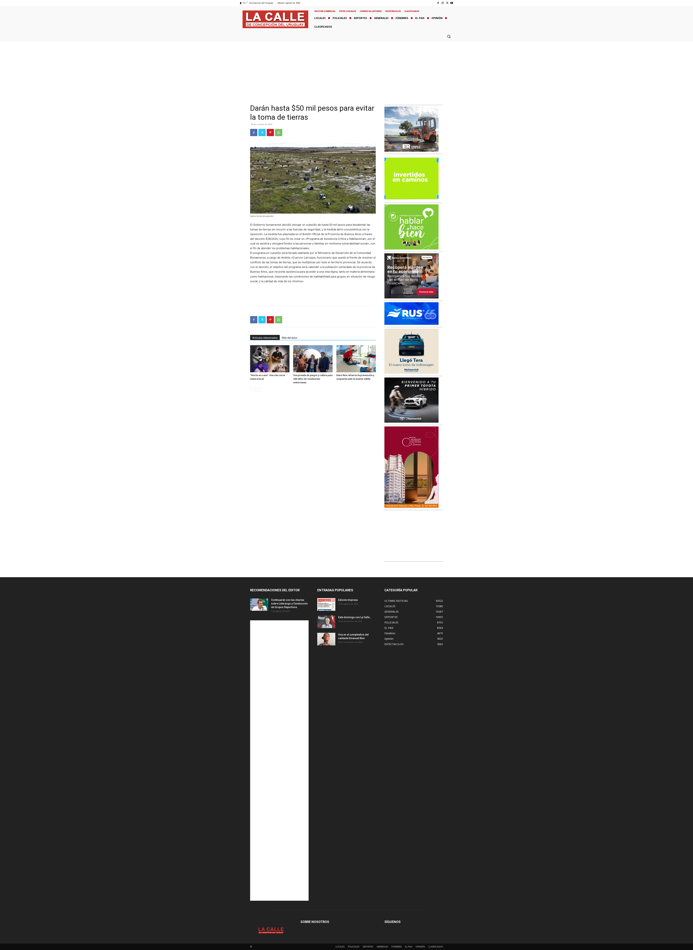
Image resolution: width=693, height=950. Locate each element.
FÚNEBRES (396, 946)
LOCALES (340, 946)
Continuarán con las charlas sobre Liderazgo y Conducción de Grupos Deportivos (289, 603)
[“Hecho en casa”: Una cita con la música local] (269, 358)
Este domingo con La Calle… (354, 617)
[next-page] (258, 389)
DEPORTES (368, 946)
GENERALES (382, 946)
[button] (449, 36)
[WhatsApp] (278, 132)
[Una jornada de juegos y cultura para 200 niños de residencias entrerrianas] (313, 358)
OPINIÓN (420, 946)
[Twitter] (447, 3)
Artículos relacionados (265, 337)
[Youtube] (452, 3)
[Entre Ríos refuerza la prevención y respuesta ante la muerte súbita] (356, 358)
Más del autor (289, 337)
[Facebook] (438, 3)
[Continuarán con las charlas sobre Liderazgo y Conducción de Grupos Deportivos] (259, 604)
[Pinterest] (270, 132)
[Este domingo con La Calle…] (326, 621)
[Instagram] (442, 3)
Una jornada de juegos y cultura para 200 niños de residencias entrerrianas (312, 379)
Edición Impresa (348, 599)
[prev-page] (252, 389)
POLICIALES (353, 946)
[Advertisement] (346, 68)
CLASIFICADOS (435, 946)
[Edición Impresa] (326, 604)
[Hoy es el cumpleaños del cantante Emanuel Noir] (326, 639)
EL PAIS (408, 946)
